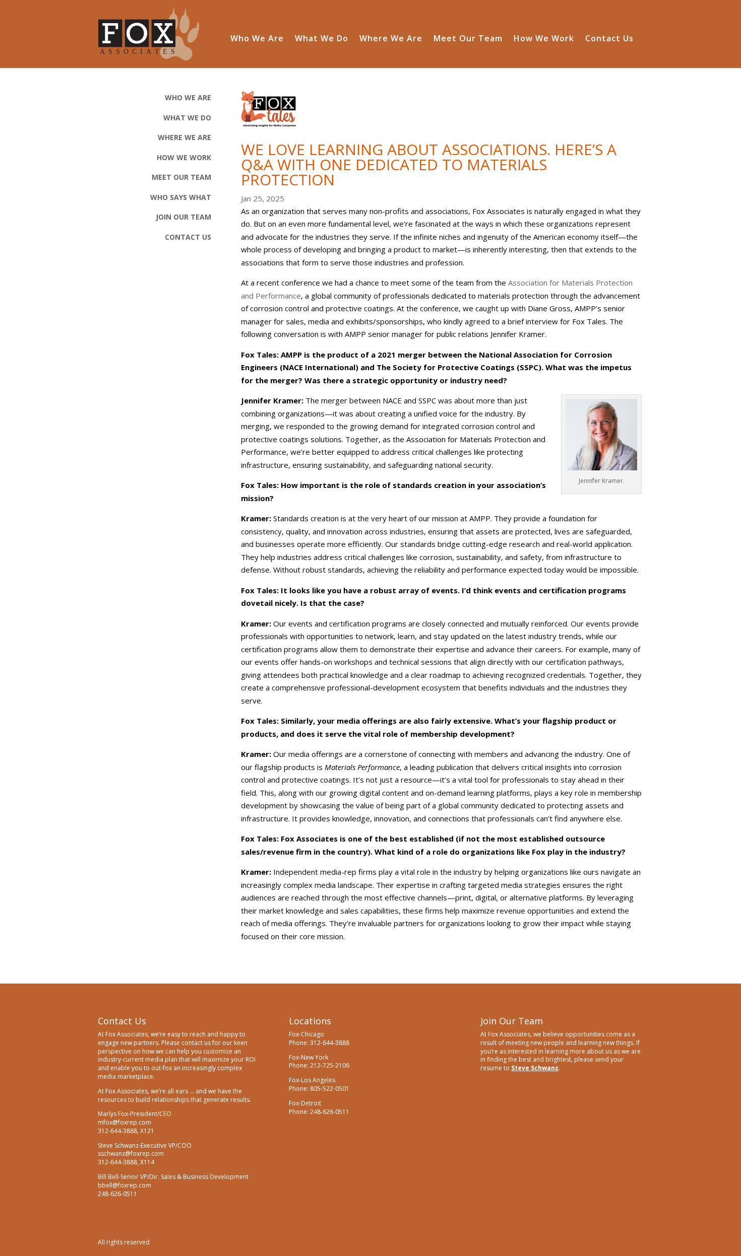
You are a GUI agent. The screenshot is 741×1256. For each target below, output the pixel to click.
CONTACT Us (188, 237)
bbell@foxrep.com (124, 1185)
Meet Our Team (468, 39)
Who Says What (180, 197)
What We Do (321, 39)
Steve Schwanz (535, 1068)
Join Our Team (183, 217)
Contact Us (609, 39)
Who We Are (257, 39)
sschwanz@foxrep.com (131, 1153)
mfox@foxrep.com (124, 1122)
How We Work (544, 39)
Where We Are (390, 39)
